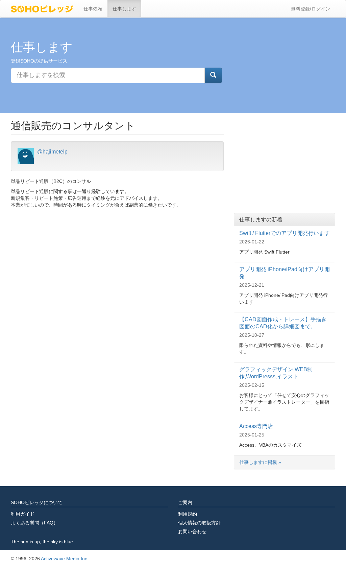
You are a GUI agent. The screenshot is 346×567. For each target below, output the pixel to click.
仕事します (124, 8)
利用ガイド (22, 514)
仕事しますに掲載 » (260, 462)
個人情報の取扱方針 (199, 522)
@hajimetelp (52, 152)
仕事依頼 (92, 8)
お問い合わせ (192, 531)
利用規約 (187, 514)
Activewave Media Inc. (65, 558)
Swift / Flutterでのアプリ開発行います (284, 233)
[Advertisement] (284, 162)
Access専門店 (256, 426)
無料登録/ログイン (310, 8)
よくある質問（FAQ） (34, 522)
